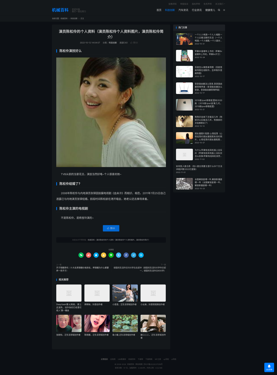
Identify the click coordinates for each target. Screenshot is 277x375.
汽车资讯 (183, 10)
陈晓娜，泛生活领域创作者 (96, 334)
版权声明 (196, 4)
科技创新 (170, 10)
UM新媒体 (122, 359)
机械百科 (60, 10)
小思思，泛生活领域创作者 (124, 304)
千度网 (140, 359)
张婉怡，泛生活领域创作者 (68, 334)
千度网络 (148, 359)
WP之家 (158, 359)
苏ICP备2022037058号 (153, 364)
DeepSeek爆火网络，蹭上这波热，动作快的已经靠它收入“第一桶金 (69, 307)
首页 (159, 10)
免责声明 (208, 4)
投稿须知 (173, 4)
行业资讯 (197, 10)
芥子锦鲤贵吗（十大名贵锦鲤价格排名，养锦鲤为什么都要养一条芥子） (82, 269)
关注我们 (219, 4)
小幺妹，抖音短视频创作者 (153, 304)
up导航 (166, 359)
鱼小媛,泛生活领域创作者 (123, 334)
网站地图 (138, 364)
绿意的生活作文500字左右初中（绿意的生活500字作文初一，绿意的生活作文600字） (140, 269)
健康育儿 (210, 10)
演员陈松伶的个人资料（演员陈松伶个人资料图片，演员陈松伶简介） (123, 240)
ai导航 (173, 359)
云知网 (112, 359)
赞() (134, 42)
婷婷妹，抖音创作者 (93, 304)
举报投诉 (184, 4)
